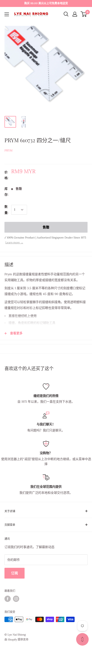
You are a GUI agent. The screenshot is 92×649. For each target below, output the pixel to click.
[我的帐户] (75, 14)
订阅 (14, 573)
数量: (6, 209)
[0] (84, 14)
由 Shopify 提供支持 (16, 639)
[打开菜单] (6, 14)
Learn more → (14, 242)
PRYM (8, 150)
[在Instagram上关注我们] (16, 599)
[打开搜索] (66, 14)
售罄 (46, 227)
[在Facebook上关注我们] (7, 599)
